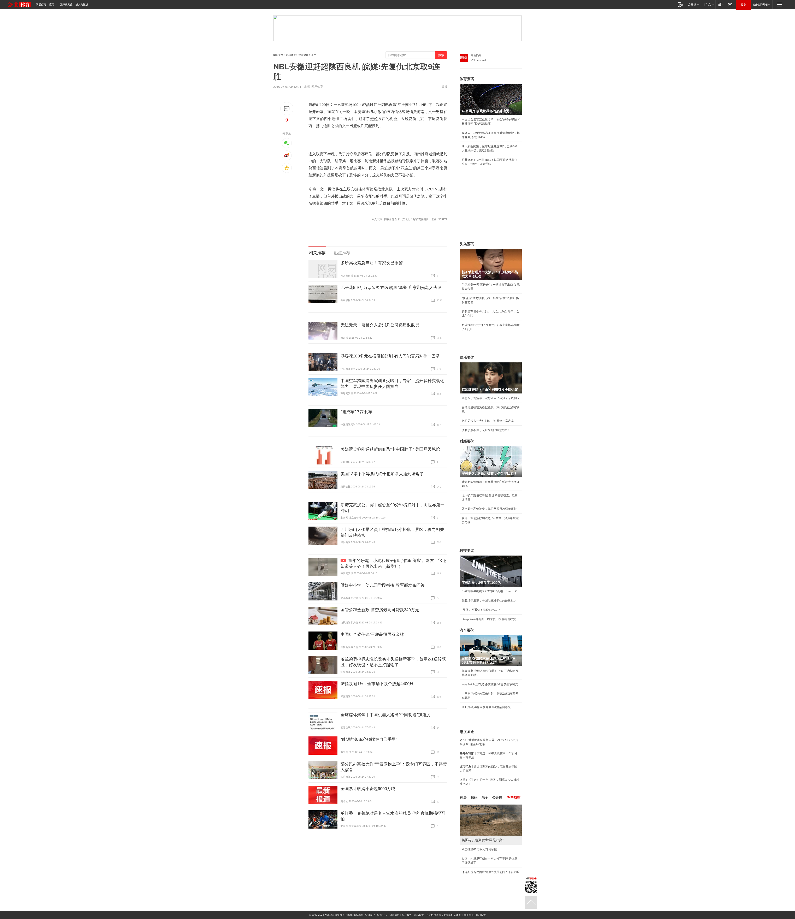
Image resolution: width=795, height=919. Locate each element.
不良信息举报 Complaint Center (443, 910)
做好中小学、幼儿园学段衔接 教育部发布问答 (383, 585)
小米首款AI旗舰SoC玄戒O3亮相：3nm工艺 (489, 591)
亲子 (485, 797)
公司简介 (370, 910)
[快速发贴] (286, 108)
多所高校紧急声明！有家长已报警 (372, 263)
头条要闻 (467, 244)
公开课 (497, 797)
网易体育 (291, 55)
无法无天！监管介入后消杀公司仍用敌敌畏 (380, 325)
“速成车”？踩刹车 (356, 411)
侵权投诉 (481, 910)
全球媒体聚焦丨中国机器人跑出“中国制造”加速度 (385, 714)
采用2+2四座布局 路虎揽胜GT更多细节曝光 (490, 684)
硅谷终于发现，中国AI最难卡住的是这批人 (489, 600)
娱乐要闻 (467, 357)
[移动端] (680, 4)
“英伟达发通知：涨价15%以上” (481, 609)
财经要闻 (467, 441)
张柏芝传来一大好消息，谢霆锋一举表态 (488, 420)
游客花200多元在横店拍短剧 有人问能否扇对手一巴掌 (390, 356)
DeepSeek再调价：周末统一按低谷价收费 (489, 619)
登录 (743, 4)
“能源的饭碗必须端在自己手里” (369, 739)
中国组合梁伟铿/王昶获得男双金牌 (372, 634)
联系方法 (382, 910)
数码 (474, 797)
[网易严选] (708, 4)
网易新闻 (476, 55)
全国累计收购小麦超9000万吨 (368, 788)
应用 (51, 4)
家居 (463, 797)
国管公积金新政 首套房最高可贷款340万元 (380, 609)
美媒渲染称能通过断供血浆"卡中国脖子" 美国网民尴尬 (390, 449)
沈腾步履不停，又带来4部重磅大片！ (486, 430)
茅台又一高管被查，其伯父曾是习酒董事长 (489, 508)
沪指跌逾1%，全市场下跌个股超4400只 (377, 683)
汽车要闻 (467, 630)
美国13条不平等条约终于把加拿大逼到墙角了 (382, 474)
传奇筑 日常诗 (471, 849)
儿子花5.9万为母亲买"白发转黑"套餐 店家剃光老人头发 (391, 287)
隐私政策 (419, 910)
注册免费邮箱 (760, 4)
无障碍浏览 (66, 4)
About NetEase (354, 910)
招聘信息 (394, 910)
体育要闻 (467, 79)
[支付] (720, 4)
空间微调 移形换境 (474, 868)
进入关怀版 (82, 4)
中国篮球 (303, 55)
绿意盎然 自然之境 (474, 858)
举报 (444, 86)
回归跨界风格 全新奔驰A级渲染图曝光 (486, 707)
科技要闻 (467, 551)
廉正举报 (469, 910)
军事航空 (513, 797)
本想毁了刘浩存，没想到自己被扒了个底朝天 (491, 398)
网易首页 (41, 4)
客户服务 (407, 910)
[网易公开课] (693, 4)
